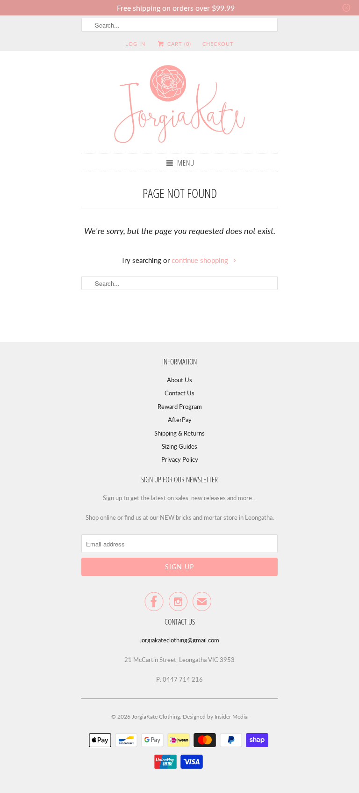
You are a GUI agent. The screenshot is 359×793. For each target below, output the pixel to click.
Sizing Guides (179, 446)
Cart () (178, 44)
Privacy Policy (179, 459)
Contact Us (179, 393)
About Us (179, 380)
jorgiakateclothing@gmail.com (179, 640)
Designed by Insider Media (215, 716)
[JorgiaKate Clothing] (179, 105)
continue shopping (201, 260)
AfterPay (180, 419)
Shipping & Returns (179, 433)
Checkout (218, 44)
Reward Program (180, 406)
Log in (135, 44)
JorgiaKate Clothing (156, 716)
